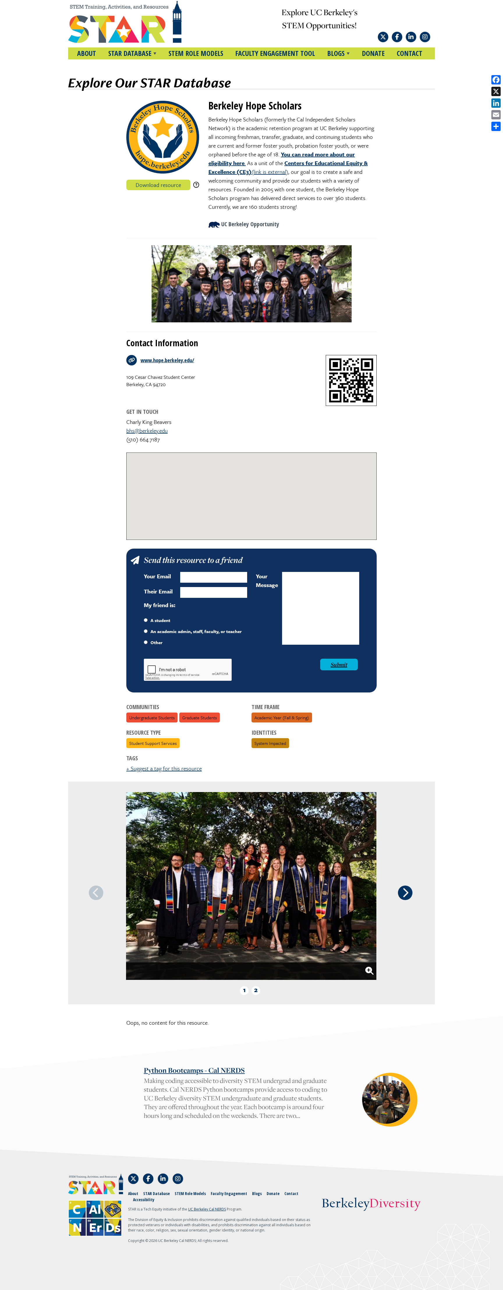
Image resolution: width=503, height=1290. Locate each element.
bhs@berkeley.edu (147, 430)
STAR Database (156, 1193)
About (86, 53)
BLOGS (336, 53)
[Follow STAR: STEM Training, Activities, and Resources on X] (383, 37)
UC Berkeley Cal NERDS (207, 1209)
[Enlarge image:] (369, 971)
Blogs (257, 1193)
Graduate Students (199, 717)
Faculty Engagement (229, 1193)
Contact (409, 53)
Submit (339, 664)
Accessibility (143, 1199)
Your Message (267, 580)
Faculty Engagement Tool (275, 53)
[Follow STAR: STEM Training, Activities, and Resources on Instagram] (425, 37)
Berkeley (371, 1204)
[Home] (136, 22)
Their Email (158, 591)
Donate (373, 53)
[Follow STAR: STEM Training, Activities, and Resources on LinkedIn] (411, 37)
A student (160, 620)
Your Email (157, 576)
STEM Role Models (196, 53)
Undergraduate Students (152, 717)
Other (156, 642)
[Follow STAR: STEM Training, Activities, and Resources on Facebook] (397, 37)
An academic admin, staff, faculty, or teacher (196, 631)
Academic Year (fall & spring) (281, 717)
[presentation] (405, 893)
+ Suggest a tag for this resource (164, 768)
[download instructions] (196, 185)
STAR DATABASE (129, 53)
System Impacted (270, 743)
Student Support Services (153, 743)
